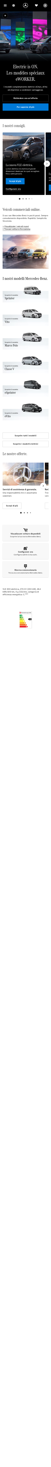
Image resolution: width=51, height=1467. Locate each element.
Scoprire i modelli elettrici (25, 444)
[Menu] (5, 5)
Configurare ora (13, 189)
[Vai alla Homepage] (25, 5)
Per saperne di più (25, 107)
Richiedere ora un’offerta (25, 98)
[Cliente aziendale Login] (45, 5)
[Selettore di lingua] (14, 5)
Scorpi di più (15, 181)
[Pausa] (5, 15)
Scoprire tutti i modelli (25, 435)
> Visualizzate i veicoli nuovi (16, 226)
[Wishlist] (36, 5)
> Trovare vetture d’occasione (16, 229)
